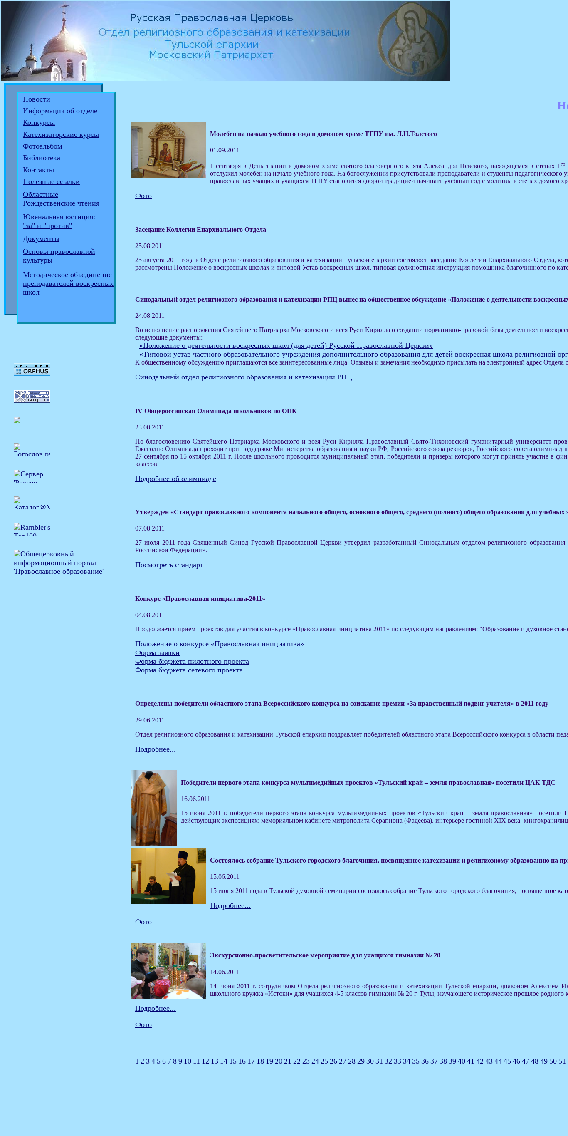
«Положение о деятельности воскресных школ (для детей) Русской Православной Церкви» (286, 345)
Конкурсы (39, 122)
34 (406, 1061)
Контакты (38, 170)
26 (333, 1061)
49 (544, 1061)
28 (352, 1061)
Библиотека (41, 158)
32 (388, 1061)
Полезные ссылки (51, 181)
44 (498, 1061)
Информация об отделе (60, 111)
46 (516, 1061)
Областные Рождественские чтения (61, 198)
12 (205, 1061)
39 (452, 1061)
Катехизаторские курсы (61, 134)
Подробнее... (155, 749)
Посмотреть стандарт (169, 565)
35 (416, 1061)
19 (269, 1061)
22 (297, 1061)
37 (434, 1061)
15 (233, 1061)
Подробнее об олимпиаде (175, 478)
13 (214, 1061)
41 (470, 1061)
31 (379, 1061)
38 (443, 1061)
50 (553, 1061)
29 (361, 1061)
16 (242, 1061)
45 (507, 1061)
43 (489, 1061)
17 (251, 1061)
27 (342, 1061)
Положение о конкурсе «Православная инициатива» (219, 644)
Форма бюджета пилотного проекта (192, 661)
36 (425, 1061)
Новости (36, 99)
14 (223, 1061)
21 (287, 1061)
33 (397, 1061)
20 (278, 1061)
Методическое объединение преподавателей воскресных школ (68, 283)
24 (315, 1061)
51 (562, 1061)
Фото (143, 195)
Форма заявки (157, 652)
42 (480, 1061)
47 (525, 1061)
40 (461, 1061)
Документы (41, 238)
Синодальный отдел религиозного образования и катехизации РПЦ (243, 377)
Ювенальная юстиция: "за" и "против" (59, 221)
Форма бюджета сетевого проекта (189, 670)
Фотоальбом (42, 146)
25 (324, 1061)
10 (187, 1061)
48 (534, 1061)
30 (370, 1061)
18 (260, 1061)
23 (306, 1061)
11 (196, 1061)
